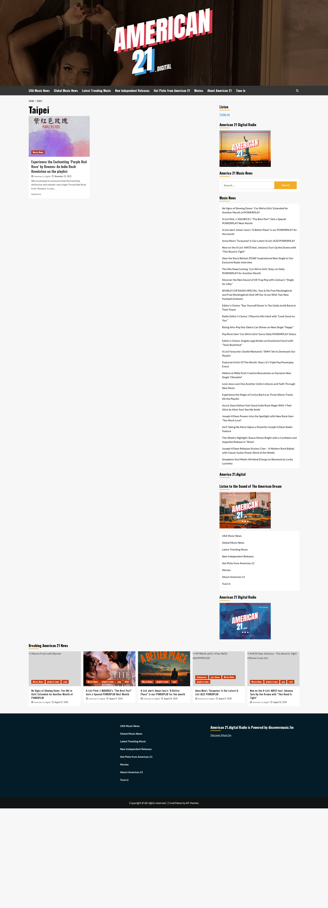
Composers (202, 677)
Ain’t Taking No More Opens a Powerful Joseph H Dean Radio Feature (257, 429)
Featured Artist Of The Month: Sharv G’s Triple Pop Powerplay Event (258, 364)
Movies (198, 90)
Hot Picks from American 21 (172, 90)
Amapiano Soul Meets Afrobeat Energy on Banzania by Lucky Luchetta (257, 461)
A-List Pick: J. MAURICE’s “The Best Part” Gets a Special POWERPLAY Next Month (254, 221)
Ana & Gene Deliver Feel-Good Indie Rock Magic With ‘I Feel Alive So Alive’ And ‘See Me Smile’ (256, 407)
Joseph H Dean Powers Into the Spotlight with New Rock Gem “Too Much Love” (257, 418)
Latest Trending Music (96, 90)
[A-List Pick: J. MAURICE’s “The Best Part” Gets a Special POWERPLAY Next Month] (109, 668)
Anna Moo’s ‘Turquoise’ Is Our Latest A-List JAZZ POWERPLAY (258, 240)
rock (65, 681)
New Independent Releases (132, 90)
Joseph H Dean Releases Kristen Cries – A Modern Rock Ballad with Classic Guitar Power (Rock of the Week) (258, 450)
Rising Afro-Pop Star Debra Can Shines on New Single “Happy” (257, 327)
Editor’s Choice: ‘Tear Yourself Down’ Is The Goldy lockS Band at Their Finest (259, 307)
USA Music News (39, 90)
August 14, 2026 (170, 698)
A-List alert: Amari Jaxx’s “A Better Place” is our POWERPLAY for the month (259, 231)
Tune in (240, 90)
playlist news (53, 681)
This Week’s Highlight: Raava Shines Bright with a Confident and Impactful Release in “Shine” (259, 439)
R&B (127, 681)
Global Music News (66, 90)
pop (119, 681)
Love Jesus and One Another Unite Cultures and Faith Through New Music (258, 385)
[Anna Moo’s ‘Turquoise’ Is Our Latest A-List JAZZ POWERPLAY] (219, 668)
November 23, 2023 (63, 176)
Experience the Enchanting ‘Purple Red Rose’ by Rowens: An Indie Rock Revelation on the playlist (59, 166)
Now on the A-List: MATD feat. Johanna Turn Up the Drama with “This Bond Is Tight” (259, 249)
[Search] (297, 91)
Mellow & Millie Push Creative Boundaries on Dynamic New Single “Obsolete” (256, 375)
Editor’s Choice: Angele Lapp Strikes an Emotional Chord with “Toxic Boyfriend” (257, 342)
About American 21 (219, 90)
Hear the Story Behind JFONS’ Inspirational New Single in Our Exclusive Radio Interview (257, 260)
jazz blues (215, 677)
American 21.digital (42, 176)
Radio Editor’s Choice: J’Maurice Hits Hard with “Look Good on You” (258, 318)
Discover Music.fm (220, 735)
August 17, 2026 (116, 698)
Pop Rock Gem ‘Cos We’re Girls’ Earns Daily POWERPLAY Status (259, 334)
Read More (36, 194)
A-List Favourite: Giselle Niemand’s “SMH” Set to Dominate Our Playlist (258, 353)
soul (174, 681)
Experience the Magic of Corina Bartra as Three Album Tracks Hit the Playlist (257, 396)
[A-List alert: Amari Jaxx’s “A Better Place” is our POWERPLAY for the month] (164, 668)
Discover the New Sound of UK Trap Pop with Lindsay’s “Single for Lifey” (258, 281)
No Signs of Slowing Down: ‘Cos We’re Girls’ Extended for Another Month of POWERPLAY (255, 210)
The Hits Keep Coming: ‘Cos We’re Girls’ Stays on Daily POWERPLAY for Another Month (253, 271)
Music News (38, 152)
